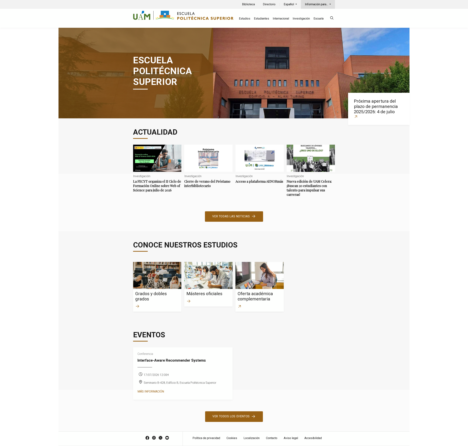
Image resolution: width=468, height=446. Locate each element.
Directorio (269, 4)
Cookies (232, 438)
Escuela (319, 18)
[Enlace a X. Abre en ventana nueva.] (160, 438)
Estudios (244, 18)
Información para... (317, 4)
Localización (252, 438)
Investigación (301, 18)
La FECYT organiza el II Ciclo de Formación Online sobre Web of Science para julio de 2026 (157, 171)
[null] (332, 18)
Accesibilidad (313, 438)
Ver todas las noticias (231, 216)
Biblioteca (248, 4)
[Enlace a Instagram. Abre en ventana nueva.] (154, 438)
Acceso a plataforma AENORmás (259, 167)
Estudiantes (261, 18)
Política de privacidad (206, 438)
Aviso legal (291, 438)
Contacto (271, 438)
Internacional (281, 18)
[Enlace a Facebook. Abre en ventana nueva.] (147, 438)
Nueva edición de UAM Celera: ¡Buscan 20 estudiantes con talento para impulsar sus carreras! (311, 174)
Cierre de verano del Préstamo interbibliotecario (208, 169)
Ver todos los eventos (231, 416)
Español (289, 4)
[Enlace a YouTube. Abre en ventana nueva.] (167, 438)
